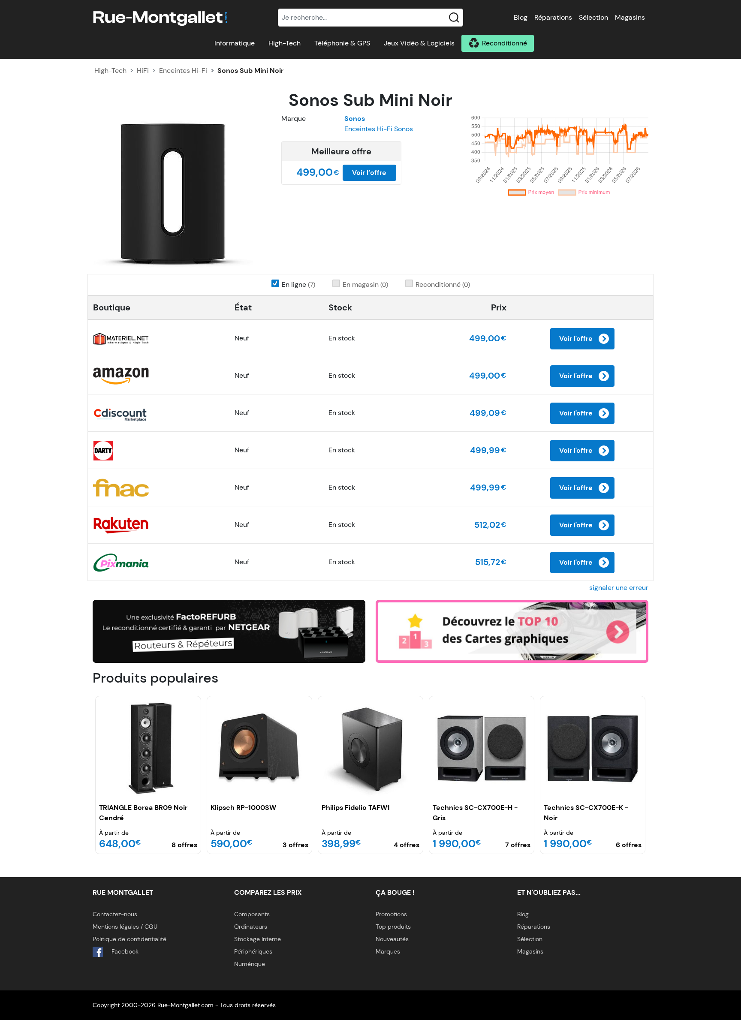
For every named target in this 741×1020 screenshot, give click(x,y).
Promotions (391, 914)
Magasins (630, 17)
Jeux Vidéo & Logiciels (419, 43)
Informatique (234, 43)
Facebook (124, 951)
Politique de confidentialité (129, 939)
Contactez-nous (115, 914)
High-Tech (284, 43)
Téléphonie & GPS (342, 43)
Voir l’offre (369, 172)
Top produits (393, 926)
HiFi (143, 70)
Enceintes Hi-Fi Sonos (378, 128)
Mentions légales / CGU (125, 926)
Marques (388, 951)
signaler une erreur (618, 587)
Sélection (593, 17)
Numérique (249, 964)
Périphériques (253, 951)
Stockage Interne (257, 939)
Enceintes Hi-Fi (183, 70)
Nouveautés (392, 939)
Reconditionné (504, 43)
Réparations (553, 17)
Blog (520, 17)
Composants (252, 914)
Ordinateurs (250, 926)
